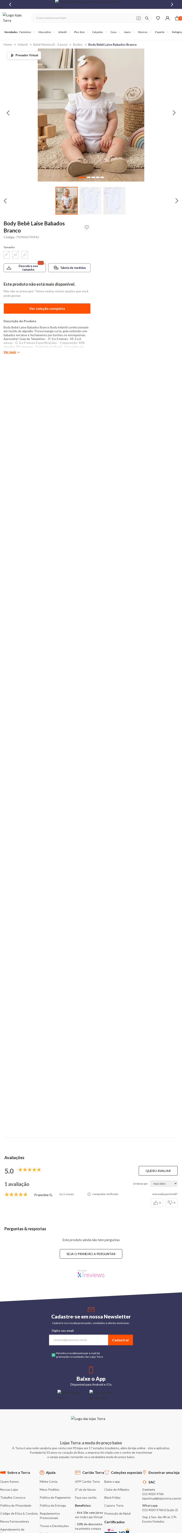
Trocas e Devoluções (54, 1526)
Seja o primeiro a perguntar (91, 1254)
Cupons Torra (113, 1505)
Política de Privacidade (15, 1505)
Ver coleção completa (47, 308)
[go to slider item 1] (90, 201)
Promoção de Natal (117, 1513)
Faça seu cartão (86, 1497)
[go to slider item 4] (102, 177)
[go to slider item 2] (114, 201)
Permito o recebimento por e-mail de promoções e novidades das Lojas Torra (79, 1354)
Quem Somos (9, 1481)
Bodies (78, 44)
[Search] (147, 18)
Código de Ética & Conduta (19, 1513)
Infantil (23, 44)
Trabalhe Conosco (13, 1497)
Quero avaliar (158, 1171)
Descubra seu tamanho (28, 267)
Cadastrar (120, 1340)
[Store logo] (15, 18)
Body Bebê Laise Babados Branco (112, 44)
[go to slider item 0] (66, 201)
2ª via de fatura (85, 1489)
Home (8, 44)
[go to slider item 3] (97, 177)
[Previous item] (10, 4)
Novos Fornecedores (14, 1521)
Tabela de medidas (73, 267)
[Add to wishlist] (87, 227)
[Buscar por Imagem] (138, 18)
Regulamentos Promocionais (50, 1516)
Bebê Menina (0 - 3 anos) (50, 44)
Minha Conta (48, 1481)
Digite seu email (63, 1330)
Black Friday (112, 1497)
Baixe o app (112, 1481)
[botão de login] (167, 18)
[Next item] (172, 4)
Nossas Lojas (9, 1489)
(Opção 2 (170, 1510)
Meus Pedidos (49, 1489)
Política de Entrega (53, 1505)
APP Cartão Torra (87, 1481)
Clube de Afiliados (116, 1489)
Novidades (11, 32)
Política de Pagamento (55, 1497)
